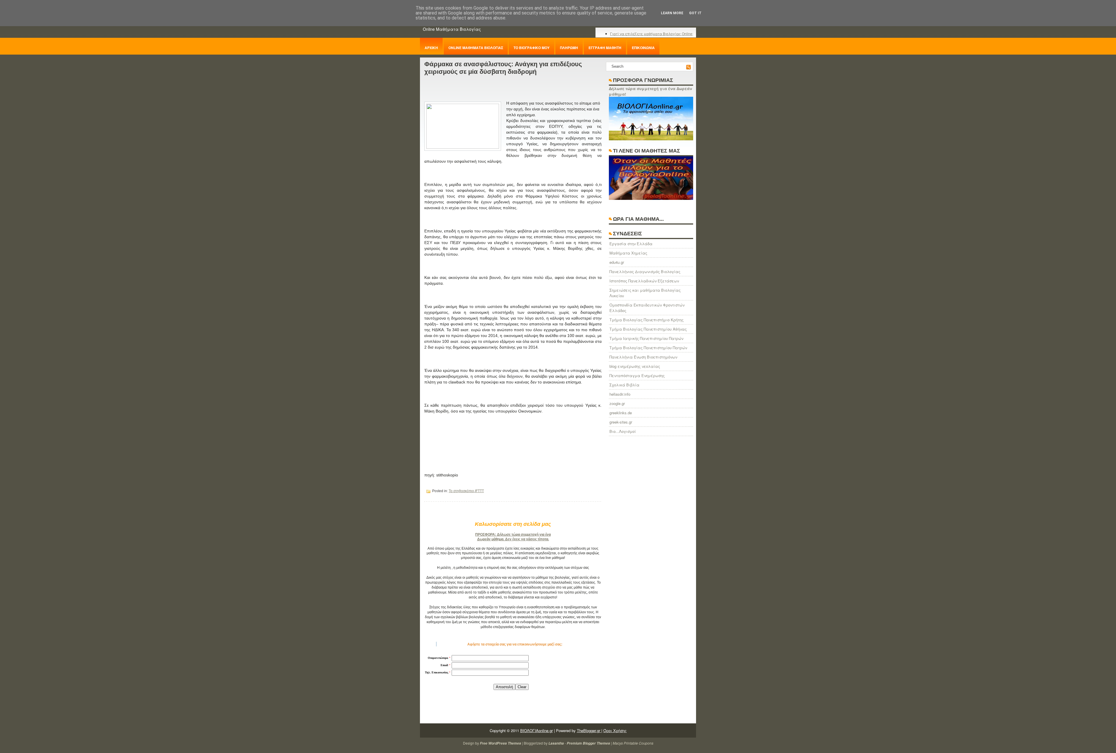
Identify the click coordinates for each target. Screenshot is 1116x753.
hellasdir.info (619, 394)
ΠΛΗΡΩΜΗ (569, 47)
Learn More (672, 13)
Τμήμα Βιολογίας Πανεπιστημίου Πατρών (648, 347)
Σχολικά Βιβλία (624, 385)
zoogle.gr (617, 403)
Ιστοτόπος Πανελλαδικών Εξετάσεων (644, 281)
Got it (695, 13)
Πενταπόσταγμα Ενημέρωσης (637, 375)
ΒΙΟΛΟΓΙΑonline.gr (536, 730)
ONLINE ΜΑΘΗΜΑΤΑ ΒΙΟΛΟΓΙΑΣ (475, 47)
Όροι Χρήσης (615, 730)
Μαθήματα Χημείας (628, 253)
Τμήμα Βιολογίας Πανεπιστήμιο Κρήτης (646, 319)
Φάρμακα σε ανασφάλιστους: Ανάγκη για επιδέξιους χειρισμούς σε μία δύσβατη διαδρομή (503, 67)
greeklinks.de (620, 412)
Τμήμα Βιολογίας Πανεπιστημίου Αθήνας (648, 329)
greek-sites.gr (620, 422)
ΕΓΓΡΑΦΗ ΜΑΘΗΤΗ (605, 47)
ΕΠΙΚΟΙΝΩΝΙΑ (643, 47)
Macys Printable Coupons (633, 743)
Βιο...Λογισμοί (622, 431)
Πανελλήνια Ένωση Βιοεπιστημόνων (643, 357)
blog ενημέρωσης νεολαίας (634, 366)
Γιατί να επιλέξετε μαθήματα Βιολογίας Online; (651, 33)
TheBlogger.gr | (589, 730)
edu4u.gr (616, 262)
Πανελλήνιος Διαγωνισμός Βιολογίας (644, 271)
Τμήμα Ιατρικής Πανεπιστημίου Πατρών (646, 338)
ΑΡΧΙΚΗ (431, 47)
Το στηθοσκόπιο (461, 491)
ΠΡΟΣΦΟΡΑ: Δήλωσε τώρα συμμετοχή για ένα (513, 535)
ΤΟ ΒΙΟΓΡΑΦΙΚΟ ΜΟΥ (532, 47)
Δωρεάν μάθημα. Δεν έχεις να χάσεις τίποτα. (513, 539)
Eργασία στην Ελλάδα (630, 243)
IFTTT (479, 491)
